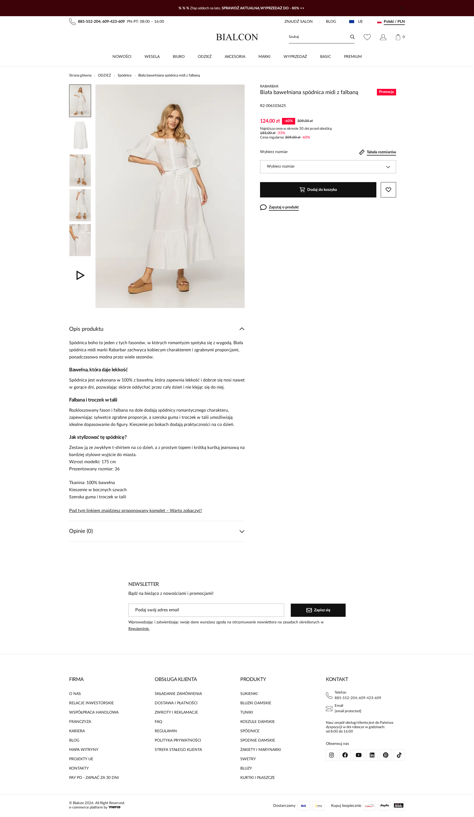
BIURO (179, 57)
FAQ (158, 722)
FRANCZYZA (80, 722)
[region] (80, 196)
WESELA (152, 57)
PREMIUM (353, 57)
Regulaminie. (138, 629)
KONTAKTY (79, 768)
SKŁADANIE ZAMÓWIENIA (178, 694)
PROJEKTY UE (81, 759)
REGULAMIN (166, 731)
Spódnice (125, 75)
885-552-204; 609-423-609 (358, 698)
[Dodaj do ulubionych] (388, 189)
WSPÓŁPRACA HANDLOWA (94, 712)
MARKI (264, 57)
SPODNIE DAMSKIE (257, 740)
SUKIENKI (249, 694)
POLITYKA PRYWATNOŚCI (178, 740)
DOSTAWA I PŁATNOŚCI (176, 703)
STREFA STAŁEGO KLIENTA (178, 750)
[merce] (114, 807)
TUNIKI (246, 712)
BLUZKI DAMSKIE (255, 703)
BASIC (325, 57)
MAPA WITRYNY (83, 750)
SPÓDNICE (249, 731)
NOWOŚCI (121, 57)
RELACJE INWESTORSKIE (91, 703)
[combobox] (328, 166)
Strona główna (80, 75)
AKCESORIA (235, 57)
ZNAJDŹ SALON (298, 22)
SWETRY (248, 759)
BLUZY (246, 768)
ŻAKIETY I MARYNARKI (260, 750)
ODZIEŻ (204, 57)
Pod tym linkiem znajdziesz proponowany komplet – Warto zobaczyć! (135, 510)
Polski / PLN (394, 22)
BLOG (331, 22)
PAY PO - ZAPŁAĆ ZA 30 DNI (94, 778)
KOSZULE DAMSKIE (257, 722)
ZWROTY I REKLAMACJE (176, 712)
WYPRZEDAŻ (295, 57)
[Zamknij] (401, 8)
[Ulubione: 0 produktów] (367, 37)
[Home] (237, 37)
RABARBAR (269, 86)
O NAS (75, 694)
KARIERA (77, 731)
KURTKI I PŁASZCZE (257, 778)
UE (360, 22)
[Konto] (383, 37)
